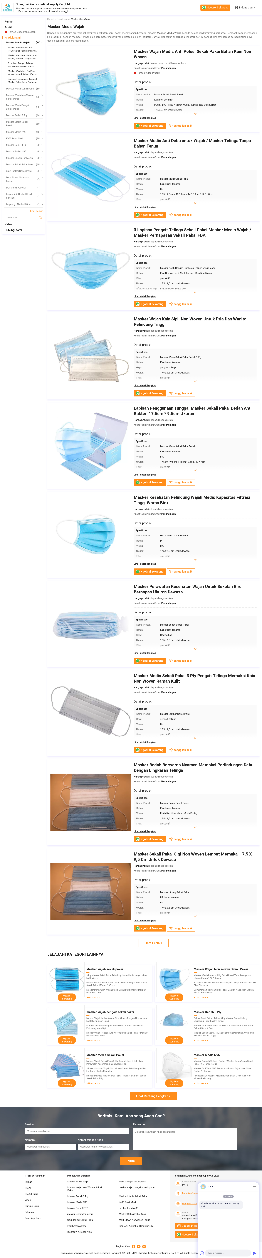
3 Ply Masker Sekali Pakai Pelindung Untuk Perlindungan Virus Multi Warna (116, 976)
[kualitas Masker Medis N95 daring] (174, 1065)
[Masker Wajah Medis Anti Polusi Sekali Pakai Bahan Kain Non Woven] (90, 89)
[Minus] (254, 1186)
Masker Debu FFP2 (23, 145)
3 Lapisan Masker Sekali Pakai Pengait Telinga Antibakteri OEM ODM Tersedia (225, 984)
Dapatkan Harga (192, 1225)
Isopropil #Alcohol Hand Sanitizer (23, 196)
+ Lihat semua (35, 211)
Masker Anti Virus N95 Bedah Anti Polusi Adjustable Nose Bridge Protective (222, 1070)
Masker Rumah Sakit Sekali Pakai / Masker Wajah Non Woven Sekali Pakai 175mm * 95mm (116, 984)
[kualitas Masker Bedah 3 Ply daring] (174, 1022)
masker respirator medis (23, 158)
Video (8, 224)
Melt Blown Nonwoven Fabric (23, 179)
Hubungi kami (13, 230)
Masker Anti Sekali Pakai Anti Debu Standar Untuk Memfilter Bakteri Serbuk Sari (224, 1027)
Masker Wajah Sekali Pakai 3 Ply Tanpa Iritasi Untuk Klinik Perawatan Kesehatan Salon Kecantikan (114, 1062)
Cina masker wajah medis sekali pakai (79, 1253)
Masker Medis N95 (23, 132)
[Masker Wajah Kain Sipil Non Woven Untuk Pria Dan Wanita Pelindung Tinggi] (90, 356)
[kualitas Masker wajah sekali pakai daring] (67, 979)
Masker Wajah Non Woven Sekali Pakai (23, 97)
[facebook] (133, 1246)
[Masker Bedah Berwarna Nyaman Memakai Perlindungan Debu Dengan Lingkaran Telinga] (90, 802)
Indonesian (246, 7)
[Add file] (202, 1253)
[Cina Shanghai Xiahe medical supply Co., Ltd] (8, 7)
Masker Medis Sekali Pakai (23, 123)
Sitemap (29, 1212)
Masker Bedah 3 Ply (23, 115)
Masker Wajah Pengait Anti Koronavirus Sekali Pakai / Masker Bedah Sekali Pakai (117, 1034)
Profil (8, 27)
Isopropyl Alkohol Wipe (23, 204)
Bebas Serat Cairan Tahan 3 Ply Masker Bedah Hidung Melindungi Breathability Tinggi (220, 1019)
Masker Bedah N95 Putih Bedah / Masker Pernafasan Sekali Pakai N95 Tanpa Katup (223, 1062)
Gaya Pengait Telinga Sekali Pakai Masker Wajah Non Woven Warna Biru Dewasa (224, 991)
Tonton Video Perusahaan (21, 32)
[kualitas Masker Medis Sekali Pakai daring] (67, 1065)
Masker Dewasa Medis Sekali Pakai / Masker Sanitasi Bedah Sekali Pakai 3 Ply (116, 1077)
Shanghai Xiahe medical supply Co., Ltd (43, 4)
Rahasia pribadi (32, 1218)
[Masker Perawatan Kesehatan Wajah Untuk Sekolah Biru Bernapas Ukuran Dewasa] (90, 624)
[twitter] (139, 1246)
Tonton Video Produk (148, 72)
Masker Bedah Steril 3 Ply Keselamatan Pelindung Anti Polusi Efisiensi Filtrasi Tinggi (224, 1034)
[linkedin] (144, 1246)
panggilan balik (183, 125)
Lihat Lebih (152, 943)
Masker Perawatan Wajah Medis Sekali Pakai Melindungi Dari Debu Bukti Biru (116, 991)
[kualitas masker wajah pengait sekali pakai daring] (67, 1022)
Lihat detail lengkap (145, 118)
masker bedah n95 (23, 151)
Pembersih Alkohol (23, 187)
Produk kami (12, 37)
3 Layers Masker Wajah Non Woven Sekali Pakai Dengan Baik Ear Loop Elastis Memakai (116, 1070)
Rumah (9, 21)
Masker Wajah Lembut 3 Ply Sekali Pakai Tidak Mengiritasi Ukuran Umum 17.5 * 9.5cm (222, 976)
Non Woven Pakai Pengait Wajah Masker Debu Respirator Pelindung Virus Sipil (114, 1027)
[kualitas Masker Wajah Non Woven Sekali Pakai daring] (174, 979)
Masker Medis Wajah (23, 42)
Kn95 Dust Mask (23, 138)
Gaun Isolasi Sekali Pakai (23, 171)
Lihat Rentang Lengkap (152, 1096)
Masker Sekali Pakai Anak (23, 164)
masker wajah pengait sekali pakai (23, 107)
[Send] (254, 1253)
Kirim (131, 1161)
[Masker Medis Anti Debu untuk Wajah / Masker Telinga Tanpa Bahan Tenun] (90, 178)
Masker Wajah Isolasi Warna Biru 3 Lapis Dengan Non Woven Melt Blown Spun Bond (116, 1019)
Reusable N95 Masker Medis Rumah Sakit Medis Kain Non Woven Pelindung (222, 1077)
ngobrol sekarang (217, 7)
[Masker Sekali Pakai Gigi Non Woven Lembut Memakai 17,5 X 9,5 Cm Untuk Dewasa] (90, 891)
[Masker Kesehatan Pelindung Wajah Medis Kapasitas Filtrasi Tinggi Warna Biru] (90, 535)
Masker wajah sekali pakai (23, 88)
